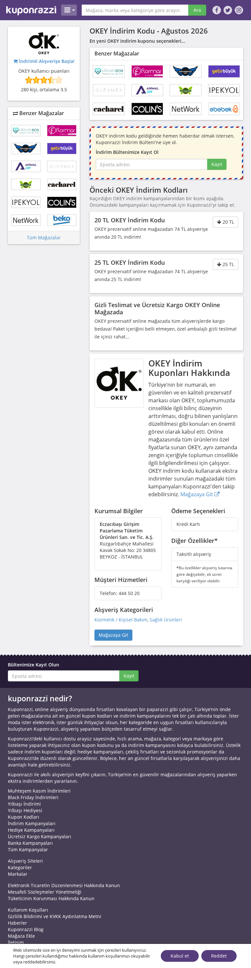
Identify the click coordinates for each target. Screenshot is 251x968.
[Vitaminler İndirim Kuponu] (186, 90)
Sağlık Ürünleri (166, 620)
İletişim (16, 942)
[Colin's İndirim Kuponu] (147, 109)
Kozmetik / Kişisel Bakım (120, 620)
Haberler (17, 923)
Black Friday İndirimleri (33, 797)
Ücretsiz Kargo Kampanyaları (39, 836)
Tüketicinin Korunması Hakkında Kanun (51, 898)
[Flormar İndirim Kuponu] (147, 71)
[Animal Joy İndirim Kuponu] (147, 90)
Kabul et (180, 956)
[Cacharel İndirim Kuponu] (109, 109)
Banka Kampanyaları (30, 843)
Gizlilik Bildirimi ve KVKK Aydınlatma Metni (54, 916)
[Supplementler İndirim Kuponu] (186, 71)
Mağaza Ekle (21, 936)
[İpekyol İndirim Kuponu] (224, 90)
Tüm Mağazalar (44, 237)
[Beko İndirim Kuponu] (61, 220)
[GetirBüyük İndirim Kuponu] (224, 71)
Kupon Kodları (23, 817)
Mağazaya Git (197, 494)
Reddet (219, 956)
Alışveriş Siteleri (25, 861)
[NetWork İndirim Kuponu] (186, 109)
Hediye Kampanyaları (31, 830)
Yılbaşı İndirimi (24, 804)
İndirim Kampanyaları (32, 823)
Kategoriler (20, 867)
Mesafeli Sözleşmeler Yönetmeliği (44, 892)
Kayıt (216, 164)
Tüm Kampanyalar (28, 849)
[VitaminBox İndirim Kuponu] (109, 71)
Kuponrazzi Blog (25, 929)
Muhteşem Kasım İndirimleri (39, 791)
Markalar (17, 874)
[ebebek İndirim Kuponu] (224, 109)
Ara (197, 10)
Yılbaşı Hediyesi (25, 810)
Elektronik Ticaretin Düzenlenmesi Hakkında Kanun (64, 885)
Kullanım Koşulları (28, 910)
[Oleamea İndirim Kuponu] (109, 90)
